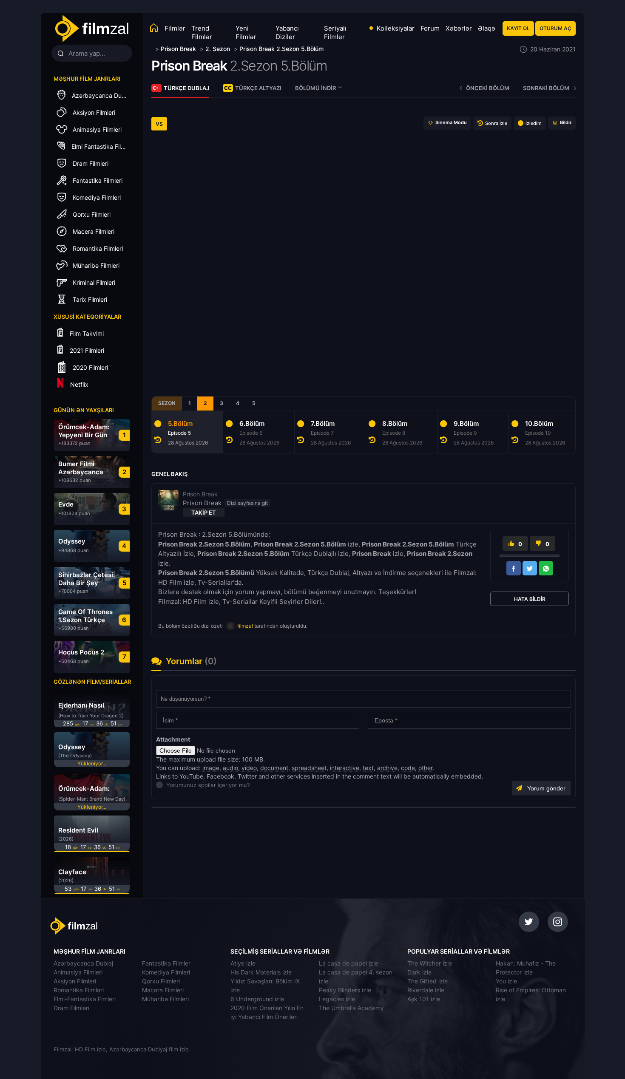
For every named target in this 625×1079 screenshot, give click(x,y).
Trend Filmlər (201, 32)
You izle (506, 981)
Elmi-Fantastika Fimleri (85, 999)
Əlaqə (486, 28)
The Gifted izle (427, 981)
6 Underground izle (257, 999)
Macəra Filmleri (163, 990)
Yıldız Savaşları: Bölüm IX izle (265, 985)
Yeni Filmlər (246, 32)
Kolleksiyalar (396, 28)
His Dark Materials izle (261, 972)
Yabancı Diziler (287, 32)
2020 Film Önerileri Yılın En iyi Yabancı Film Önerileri (267, 1012)
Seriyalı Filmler (335, 32)
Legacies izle (337, 999)
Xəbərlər (459, 28)
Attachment (173, 739)
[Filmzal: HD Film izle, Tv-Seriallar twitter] (529, 922)
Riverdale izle (425, 990)
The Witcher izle (429, 963)
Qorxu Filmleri (161, 981)
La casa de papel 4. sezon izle (355, 977)
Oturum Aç (555, 28)
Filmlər (175, 28)
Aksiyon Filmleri (75, 981)
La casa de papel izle (348, 963)
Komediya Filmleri (166, 972)
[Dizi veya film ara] (60, 53)
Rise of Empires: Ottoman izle (531, 994)
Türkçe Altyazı (258, 88)
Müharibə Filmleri (165, 999)
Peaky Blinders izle (345, 990)
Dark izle (419, 972)
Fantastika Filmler (166, 963)
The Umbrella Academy (351, 1007)
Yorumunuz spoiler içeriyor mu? (168, 785)
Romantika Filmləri (79, 990)
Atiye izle (243, 963)
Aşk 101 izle (423, 999)
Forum (430, 28)
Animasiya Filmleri (78, 972)
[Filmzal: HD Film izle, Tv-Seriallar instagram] (558, 922)
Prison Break (189, 65)
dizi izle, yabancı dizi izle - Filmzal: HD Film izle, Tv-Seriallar (109, 926)
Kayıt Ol (518, 28)
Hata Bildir (529, 599)
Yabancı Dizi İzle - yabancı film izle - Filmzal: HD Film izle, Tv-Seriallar (91, 29)
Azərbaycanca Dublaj (83, 963)
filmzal (245, 626)
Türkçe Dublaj (186, 88)
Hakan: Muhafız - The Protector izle (526, 968)
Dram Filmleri (71, 1007)
